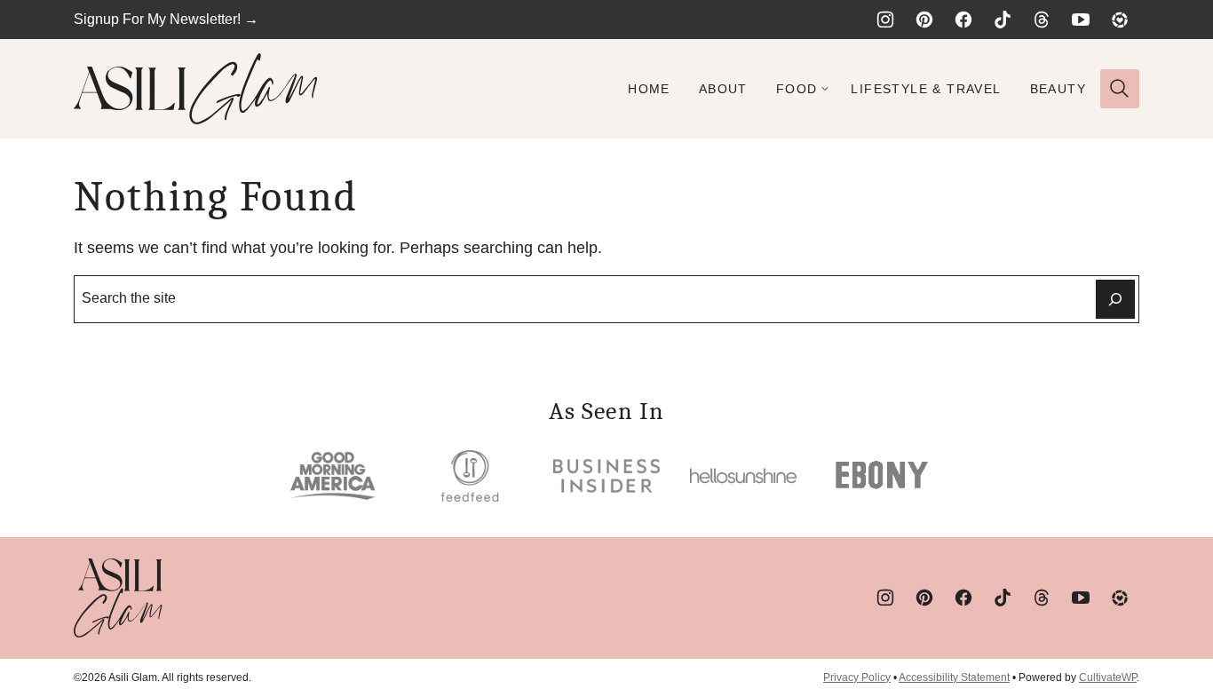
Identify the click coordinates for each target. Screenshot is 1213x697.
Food (797, 89)
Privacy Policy (857, 677)
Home (649, 89)
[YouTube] (1080, 19)
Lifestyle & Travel (926, 89)
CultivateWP (1108, 677)
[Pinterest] (924, 19)
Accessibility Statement (954, 677)
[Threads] (1041, 19)
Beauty (1058, 89)
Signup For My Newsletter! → (166, 19)
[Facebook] (963, 19)
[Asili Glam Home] (196, 88)
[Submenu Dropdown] (825, 88)
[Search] (1119, 88)
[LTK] (1119, 19)
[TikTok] (1002, 19)
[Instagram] (885, 19)
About (723, 89)
